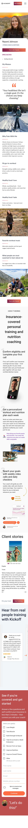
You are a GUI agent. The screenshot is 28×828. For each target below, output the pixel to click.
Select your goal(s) (9, 724)
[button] (8, 563)
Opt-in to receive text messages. (16, 787)
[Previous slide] (3, 592)
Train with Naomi (14, 50)
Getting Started (8, 59)
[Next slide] (25, 592)
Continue (14, 793)
